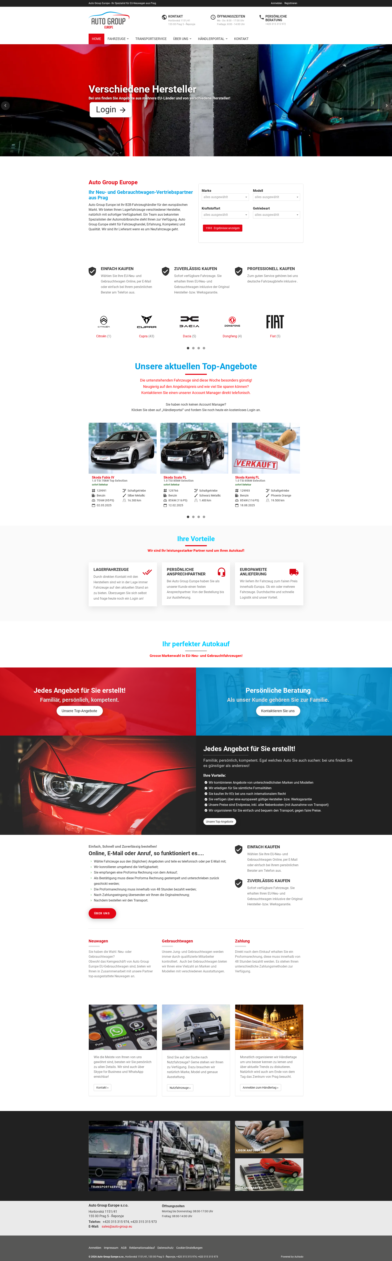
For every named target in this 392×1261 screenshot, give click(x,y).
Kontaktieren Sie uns (278, 711)
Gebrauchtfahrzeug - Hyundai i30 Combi (266, 468)
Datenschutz (165, 1247)
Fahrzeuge (117, 39)
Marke (206, 191)
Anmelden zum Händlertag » (260, 1087)
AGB (124, 1247)
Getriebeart (261, 208)
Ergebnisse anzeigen (223, 228)
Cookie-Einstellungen (189, 1247)
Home (96, 39)
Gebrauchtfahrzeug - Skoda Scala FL (123, 468)
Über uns (180, 39)
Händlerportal (211, 39)
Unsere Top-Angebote (79, 711)
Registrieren (290, 3)
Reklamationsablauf (142, 1247)
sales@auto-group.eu (117, 1226)
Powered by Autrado (292, 1256)
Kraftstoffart (211, 208)
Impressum (111, 1247)
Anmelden (276, 3)
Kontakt (241, 39)
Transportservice (151, 39)
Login (106, 109)
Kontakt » (102, 1087)
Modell (258, 191)
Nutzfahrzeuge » (180, 1087)
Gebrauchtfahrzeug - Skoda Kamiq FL (194, 468)
